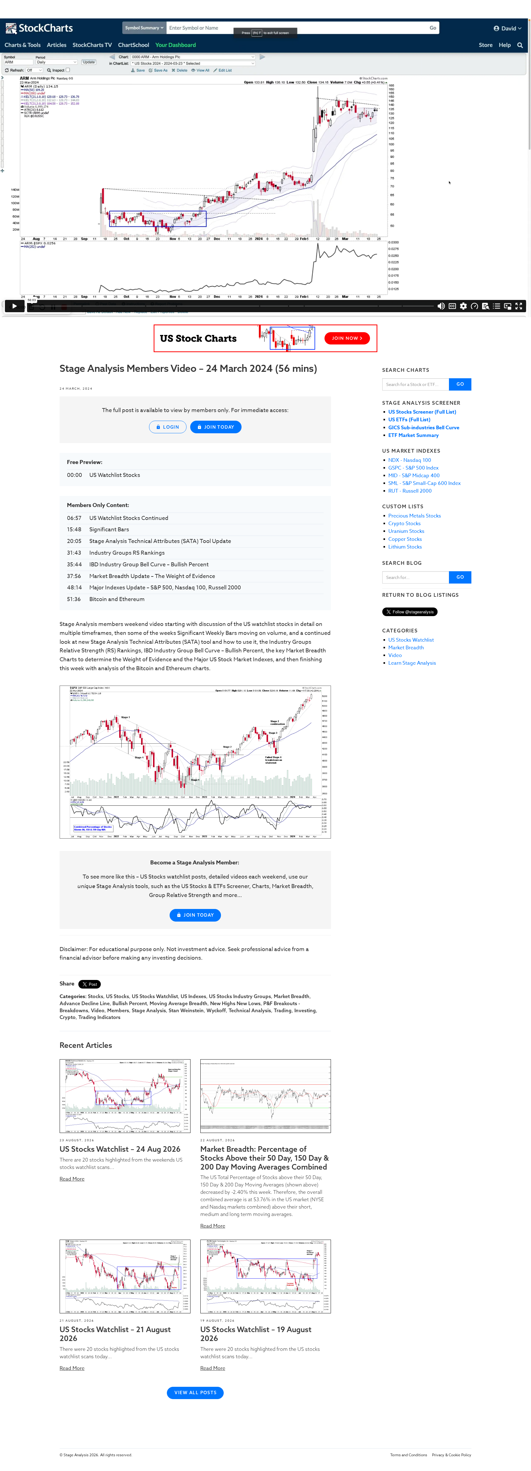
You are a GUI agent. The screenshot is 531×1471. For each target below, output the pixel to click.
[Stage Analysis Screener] (265, 338)
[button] (125, 1096)
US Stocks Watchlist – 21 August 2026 (115, 1334)
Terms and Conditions (408, 1454)
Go (460, 384)
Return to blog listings (420, 595)
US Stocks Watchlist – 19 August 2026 (256, 1334)
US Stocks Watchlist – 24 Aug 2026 (120, 1149)
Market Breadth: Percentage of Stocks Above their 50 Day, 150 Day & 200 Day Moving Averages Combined (264, 1157)
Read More (72, 1179)
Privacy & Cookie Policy (451, 1454)
